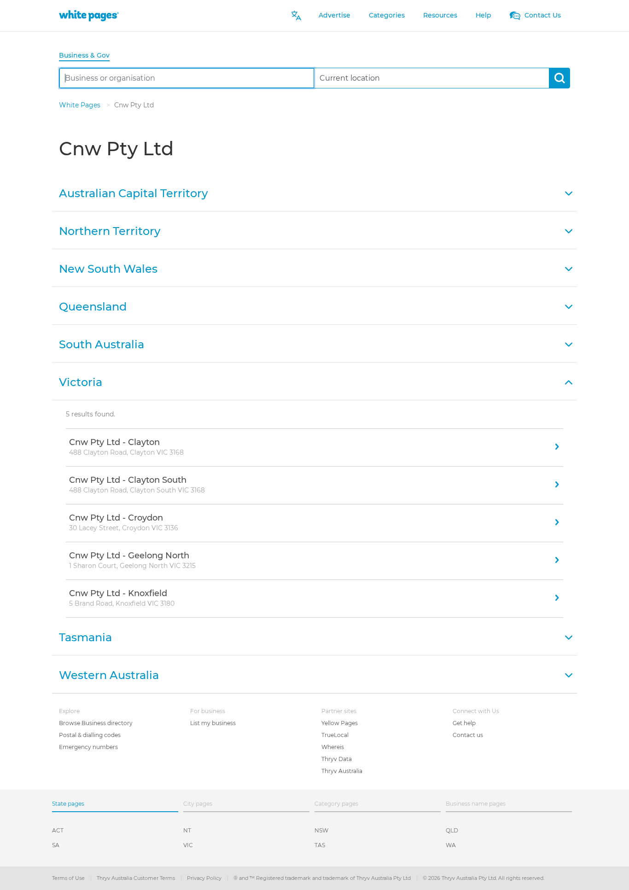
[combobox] (186, 78)
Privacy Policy (205, 878)
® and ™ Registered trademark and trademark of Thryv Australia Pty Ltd (322, 878)
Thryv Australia (341, 770)
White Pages (80, 105)
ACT (58, 830)
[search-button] (559, 78)
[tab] (88, 56)
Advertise (334, 15)
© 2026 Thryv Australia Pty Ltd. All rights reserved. (483, 878)
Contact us (468, 735)
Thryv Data (336, 758)
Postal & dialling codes (90, 735)
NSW (321, 830)
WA (451, 845)
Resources (440, 15)
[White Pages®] (89, 15)
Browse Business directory (96, 723)
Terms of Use (69, 878)
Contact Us (542, 15)
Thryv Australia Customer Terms (136, 878)
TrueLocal (335, 735)
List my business (213, 723)
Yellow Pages (339, 723)
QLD (452, 830)
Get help (464, 723)
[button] (314, 192)
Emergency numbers (88, 747)
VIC (188, 845)
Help (483, 15)
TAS (319, 845)
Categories (387, 15)
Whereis (332, 747)
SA (55, 845)
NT (187, 830)
